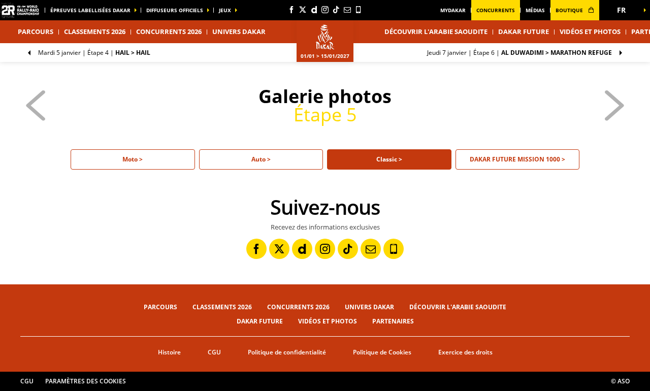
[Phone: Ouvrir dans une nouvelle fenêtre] (358, 9)
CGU (214, 352)
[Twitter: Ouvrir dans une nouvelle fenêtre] (302, 9)
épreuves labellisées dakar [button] (90, 10)
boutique (570, 10)
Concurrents (495, 10)
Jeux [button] (225, 10)
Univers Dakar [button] (239, 31)
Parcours (160, 307)
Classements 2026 (94, 31)
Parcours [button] (35, 31)
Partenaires (393, 321)
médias (535, 10)
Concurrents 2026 (169, 31)
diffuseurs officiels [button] (174, 10)
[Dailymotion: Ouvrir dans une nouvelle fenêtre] (313, 9)
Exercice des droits (465, 352)
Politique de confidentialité (287, 352)
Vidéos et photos (590, 31)
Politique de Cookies (382, 352)
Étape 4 (94, 52)
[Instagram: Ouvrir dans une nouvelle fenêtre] (325, 9)
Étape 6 (519, 52)
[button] (624, 10)
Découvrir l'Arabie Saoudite (436, 31)
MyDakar (453, 10)
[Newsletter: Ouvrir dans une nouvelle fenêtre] (347, 9)
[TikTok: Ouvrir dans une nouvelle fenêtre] (336, 9)
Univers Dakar (369, 307)
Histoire (169, 352)
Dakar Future (523, 31)
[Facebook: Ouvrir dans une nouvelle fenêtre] (291, 9)
